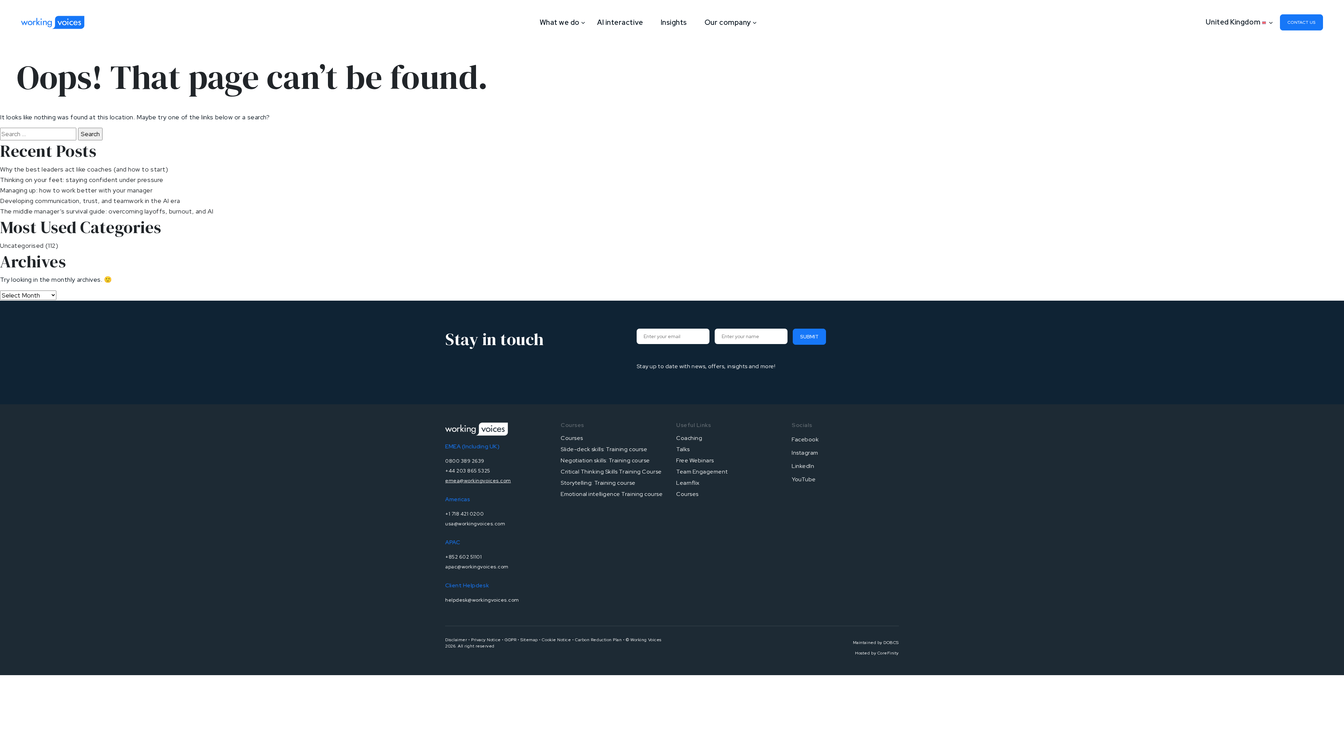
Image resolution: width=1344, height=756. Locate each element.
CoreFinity (888, 653)
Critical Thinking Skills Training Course (611, 471)
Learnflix (688, 482)
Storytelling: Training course (598, 482)
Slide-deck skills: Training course (604, 449)
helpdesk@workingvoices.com (482, 600)
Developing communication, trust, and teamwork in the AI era (90, 201)
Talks (683, 449)
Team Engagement (702, 471)
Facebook (805, 439)
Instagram (805, 452)
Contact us (1301, 22)
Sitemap (529, 640)
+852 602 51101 (463, 557)
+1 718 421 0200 (464, 514)
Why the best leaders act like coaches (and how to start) (84, 169)
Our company (728, 22)
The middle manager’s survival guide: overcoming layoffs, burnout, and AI (107, 211)
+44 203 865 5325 (467, 471)
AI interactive (620, 22)
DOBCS (891, 642)
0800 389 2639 (464, 461)
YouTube (804, 479)
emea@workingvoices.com (478, 480)
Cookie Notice (556, 640)
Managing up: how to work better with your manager (76, 190)
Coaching (689, 438)
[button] (1237, 22)
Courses (572, 438)
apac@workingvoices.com (477, 567)
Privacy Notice (486, 640)
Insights (674, 22)
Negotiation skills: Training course (605, 460)
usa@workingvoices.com (475, 523)
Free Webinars (695, 460)
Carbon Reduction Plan (598, 640)
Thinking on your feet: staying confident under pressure (81, 180)
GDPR (510, 640)
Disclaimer (456, 640)
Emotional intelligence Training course (612, 494)
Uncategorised (22, 245)
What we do (560, 22)
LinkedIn (803, 466)
